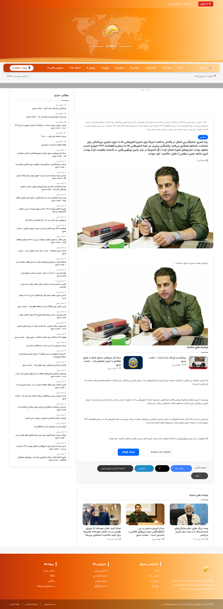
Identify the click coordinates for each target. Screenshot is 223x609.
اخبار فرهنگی (100, 586)
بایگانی (51, 581)
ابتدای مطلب (145, 89)
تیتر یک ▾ (166, 68)
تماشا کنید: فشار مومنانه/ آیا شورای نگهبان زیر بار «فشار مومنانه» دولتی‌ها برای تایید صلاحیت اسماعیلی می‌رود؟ (102, 532)
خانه (205, 122)
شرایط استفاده (31, 604)
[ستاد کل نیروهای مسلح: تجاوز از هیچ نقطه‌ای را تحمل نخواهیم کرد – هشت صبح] (133, 362)
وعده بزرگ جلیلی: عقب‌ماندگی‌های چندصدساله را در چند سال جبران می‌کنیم (191, 532)
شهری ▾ (105, 68)
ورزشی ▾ (91, 68)
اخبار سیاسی (100, 571)
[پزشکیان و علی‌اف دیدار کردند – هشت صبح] (198, 362)
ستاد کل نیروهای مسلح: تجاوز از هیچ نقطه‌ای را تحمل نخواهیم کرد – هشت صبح (102, 361)
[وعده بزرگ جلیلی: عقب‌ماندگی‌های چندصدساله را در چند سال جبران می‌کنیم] (189, 514)
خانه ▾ (180, 68)
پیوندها (155, 586)
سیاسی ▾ (134, 68)
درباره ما (155, 581)
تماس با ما (153, 576)
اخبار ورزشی (101, 581)
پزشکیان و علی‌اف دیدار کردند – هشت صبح (167, 359)
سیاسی (198, 122)
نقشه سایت (48, 571)
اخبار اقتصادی (100, 576)
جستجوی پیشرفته (45, 586)
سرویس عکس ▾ (55, 68)
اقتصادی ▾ (150, 68)
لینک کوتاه (128, 452)
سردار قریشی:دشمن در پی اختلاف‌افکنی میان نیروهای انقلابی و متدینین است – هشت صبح (146, 532)
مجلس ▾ (119, 68)
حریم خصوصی (50, 604)
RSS (52, 576)
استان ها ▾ (75, 68)
